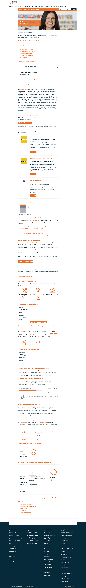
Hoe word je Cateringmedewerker (26, 49)
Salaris (36, 6)
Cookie (26, 586)
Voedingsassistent (47, 556)
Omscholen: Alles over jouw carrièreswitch (14, 546)
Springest (63, 543)
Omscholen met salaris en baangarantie (28, 506)
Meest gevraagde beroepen (25, 512)
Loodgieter (46, 565)
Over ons (62, 6)
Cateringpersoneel (40, 104)
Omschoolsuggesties (24, 57)
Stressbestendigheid (32, 474)
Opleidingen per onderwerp (66, 534)
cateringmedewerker (24, 89)
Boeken (62, 541)
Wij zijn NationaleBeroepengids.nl (67, 548)
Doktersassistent (47, 545)
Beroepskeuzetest (18, 6)
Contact (62, 553)
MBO (30, 247)
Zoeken (73, 9)
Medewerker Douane (48, 538)
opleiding (45, 242)
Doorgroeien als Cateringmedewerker (27, 51)
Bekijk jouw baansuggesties (25, 122)
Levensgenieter (32, 476)
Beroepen (11, 6)
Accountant (46, 534)
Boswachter (46, 546)
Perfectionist (37, 476)
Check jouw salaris (23, 510)
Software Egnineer (47, 570)
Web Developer (47, 572)
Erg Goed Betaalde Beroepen (32, 535)
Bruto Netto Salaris (13, 549)
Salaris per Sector (64, 576)
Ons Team (63, 551)
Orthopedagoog (47, 537)
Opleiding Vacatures (65, 564)
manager (40, 244)
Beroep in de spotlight (13, 541)
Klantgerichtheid (32, 472)
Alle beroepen (12, 561)
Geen (30, 482)
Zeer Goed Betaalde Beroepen (32, 534)
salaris (26, 220)
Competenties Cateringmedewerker (27, 55)
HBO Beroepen (30, 529)
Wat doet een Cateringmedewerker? (25, 276)
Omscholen (31, 6)
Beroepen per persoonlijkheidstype (16, 538)
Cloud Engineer (47, 575)
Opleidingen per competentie (66, 535)
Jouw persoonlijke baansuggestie (26, 504)
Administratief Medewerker (49, 535)
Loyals (73, 586)
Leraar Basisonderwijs (48, 567)
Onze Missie (63, 549)
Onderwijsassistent (47, 529)
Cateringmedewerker (35, 220)
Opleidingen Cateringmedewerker (27, 45)
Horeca (30, 467)
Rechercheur (46, 557)
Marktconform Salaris (13, 551)
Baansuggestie (25, 6)
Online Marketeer (47, 564)
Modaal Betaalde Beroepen (32, 541)
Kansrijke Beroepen (30, 545)
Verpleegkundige (47, 561)
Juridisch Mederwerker (48, 559)
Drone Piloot (46, 551)
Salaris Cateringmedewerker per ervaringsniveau (28, 235)
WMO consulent (47, 530)
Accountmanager (47, 532)
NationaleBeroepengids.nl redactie (43, 498)
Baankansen (41, 6)
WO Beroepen (29, 530)
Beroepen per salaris (65, 580)
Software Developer (48, 569)
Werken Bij (63, 559)
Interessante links (64, 554)
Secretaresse (46, 562)
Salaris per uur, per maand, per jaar (44, 235)
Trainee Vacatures (64, 567)
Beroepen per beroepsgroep (15, 530)
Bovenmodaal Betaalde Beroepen (33, 538)
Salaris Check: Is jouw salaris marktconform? (14, 554)
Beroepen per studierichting (14, 540)
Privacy (36, 586)
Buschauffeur (46, 554)
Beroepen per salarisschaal (14, 534)
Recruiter (45, 541)
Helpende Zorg (47, 540)
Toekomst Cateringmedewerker (26, 53)
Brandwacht (46, 548)
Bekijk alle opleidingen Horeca (25, 261)
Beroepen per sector (13, 532)
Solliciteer (33, 152)
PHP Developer (47, 573)
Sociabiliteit (37, 472)
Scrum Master (46, 549)
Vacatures (47, 6)
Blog (66, 6)
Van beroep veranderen (14, 548)
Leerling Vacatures (64, 565)
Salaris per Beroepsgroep (66, 578)
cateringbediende (30, 334)
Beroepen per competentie (14, 537)
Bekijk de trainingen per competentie (38, 322)
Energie (39, 471)
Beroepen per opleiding (14, 535)
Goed (30, 486)
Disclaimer (31, 586)
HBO (33, 247)
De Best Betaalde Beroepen (32, 532)
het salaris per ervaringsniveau (38, 228)
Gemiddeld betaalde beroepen (33, 540)
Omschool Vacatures (65, 562)
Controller (46, 543)
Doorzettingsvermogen (33, 471)
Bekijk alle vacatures (38, 79)
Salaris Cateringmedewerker (25, 47)
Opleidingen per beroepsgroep (67, 532)
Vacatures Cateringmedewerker (26, 42)
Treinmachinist (47, 553)
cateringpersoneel (53, 333)
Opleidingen (52, 6)
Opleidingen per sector (65, 530)
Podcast (57, 6)
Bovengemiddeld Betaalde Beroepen (34, 537)
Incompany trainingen (65, 540)
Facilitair (30, 469)
